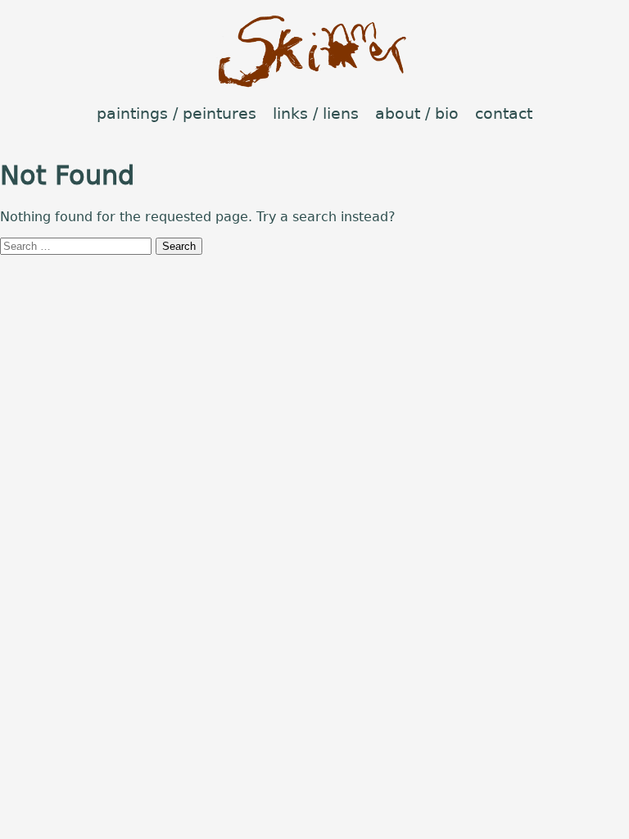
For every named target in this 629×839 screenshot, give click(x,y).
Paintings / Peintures (176, 113)
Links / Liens (316, 113)
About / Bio (417, 113)
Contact (503, 113)
